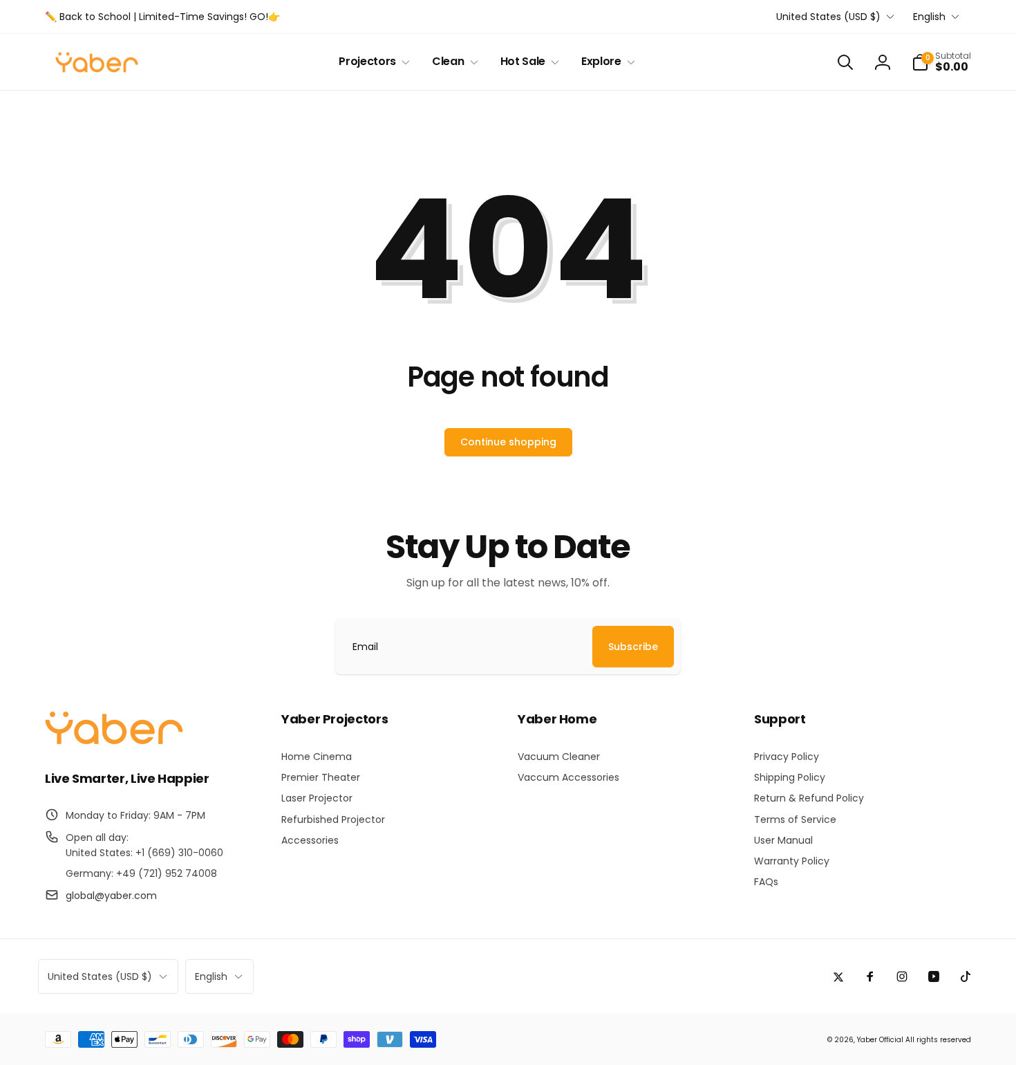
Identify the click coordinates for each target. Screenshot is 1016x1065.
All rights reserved (938, 1040)
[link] (162, 16)
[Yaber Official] (114, 741)
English (929, 17)
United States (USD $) (828, 17)
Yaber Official (880, 1040)
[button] (371, 62)
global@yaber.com (111, 895)
